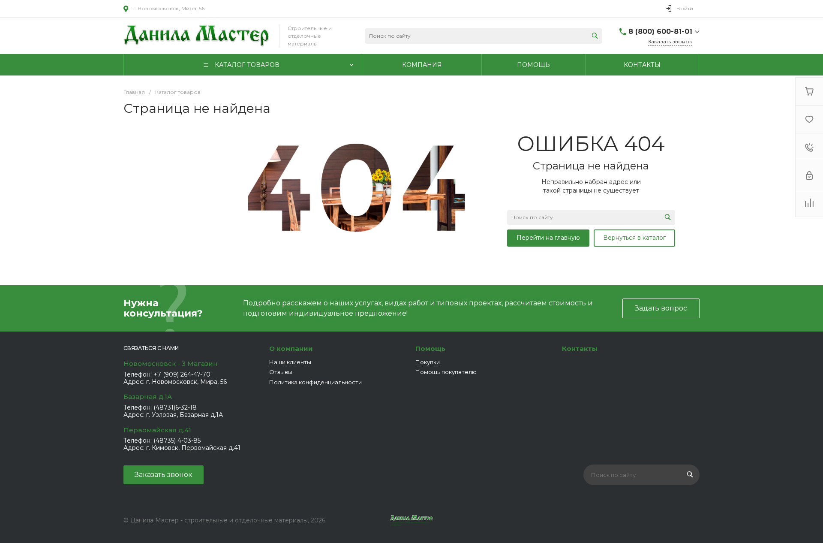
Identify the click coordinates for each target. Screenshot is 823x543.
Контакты (580, 348)
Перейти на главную (548, 237)
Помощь (430, 348)
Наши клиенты (290, 362)
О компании (291, 348)
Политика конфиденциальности (315, 382)
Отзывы (280, 371)
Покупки (427, 362)
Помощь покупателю (446, 371)
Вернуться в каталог (634, 237)
